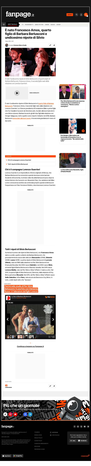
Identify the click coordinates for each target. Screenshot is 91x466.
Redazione (37, 446)
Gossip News (8, 381)
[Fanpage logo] (18, 14)
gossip (59, 24)
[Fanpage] (8, 426)
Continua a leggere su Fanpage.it (30, 346)
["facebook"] (25, 414)
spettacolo (12, 24)
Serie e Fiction (39, 24)
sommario (9, 156)
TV (22, 24)
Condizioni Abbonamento (41, 443)
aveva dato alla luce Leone (22, 118)
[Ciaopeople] (85, 456)
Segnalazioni (38, 435)
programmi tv (29, 24)
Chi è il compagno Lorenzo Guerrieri (19, 160)
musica (53, 24)
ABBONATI (70, 14)
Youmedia (37, 432)
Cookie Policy (38, 440)
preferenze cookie (39, 449)
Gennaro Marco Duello (20, 45)
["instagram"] (10, 414)
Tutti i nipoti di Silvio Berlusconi (18, 164)
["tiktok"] (5, 414)
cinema (47, 24)
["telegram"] (30, 414)
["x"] (20, 414)
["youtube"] (15, 414)
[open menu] (4, 24)
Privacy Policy (38, 438)
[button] (54, 45)
